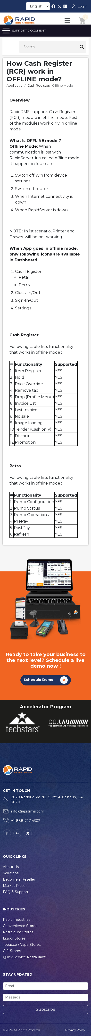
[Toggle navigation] (67, 20)
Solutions (10, 873)
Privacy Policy (75, 1030)
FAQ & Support (15, 892)
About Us (11, 867)
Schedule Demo (39, 680)
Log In (82, 6)
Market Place (14, 885)
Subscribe (45, 1009)
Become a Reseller (19, 879)
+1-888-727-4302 (25, 821)
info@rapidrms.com (27, 811)
